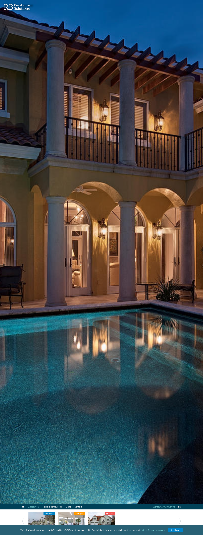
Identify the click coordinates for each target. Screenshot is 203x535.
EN (179, 506)
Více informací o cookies (153, 530)
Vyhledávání (33, 506)
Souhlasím (175, 530)
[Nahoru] (23, 507)
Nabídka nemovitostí (52, 506)
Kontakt (78, 506)
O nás (68, 506)
